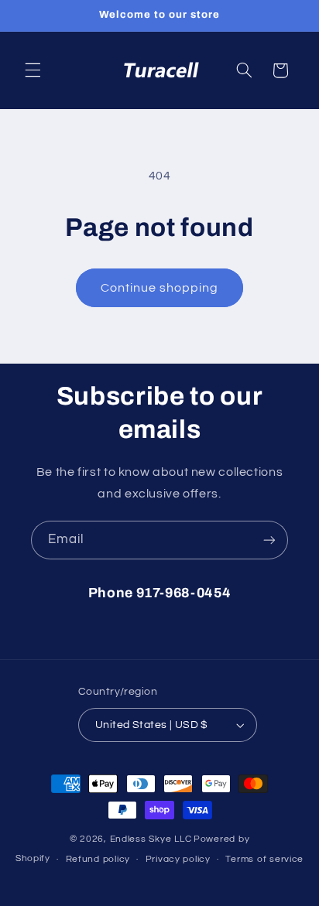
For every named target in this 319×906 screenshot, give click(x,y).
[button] (32, 70)
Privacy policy (178, 859)
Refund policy (98, 859)
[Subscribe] (269, 540)
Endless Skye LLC (151, 839)
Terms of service (264, 859)
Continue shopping (160, 288)
